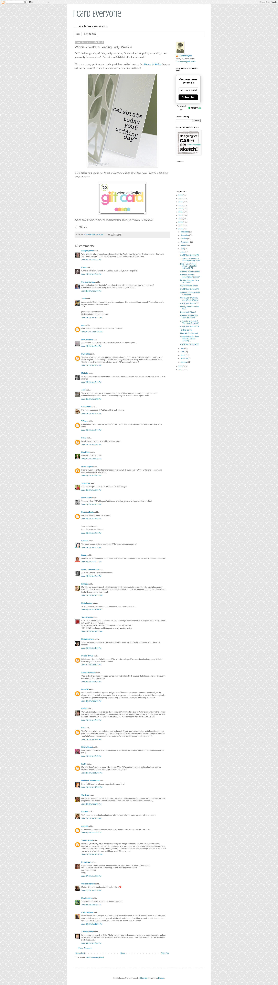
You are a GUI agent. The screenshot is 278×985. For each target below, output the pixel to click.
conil (83, 390)
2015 (181, 366)
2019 (181, 219)
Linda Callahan (87, 639)
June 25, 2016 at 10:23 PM (91, 595)
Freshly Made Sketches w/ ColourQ (189, 281)
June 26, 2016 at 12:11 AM (91, 631)
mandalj (84, 826)
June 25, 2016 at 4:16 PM (91, 459)
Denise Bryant (87, 656)
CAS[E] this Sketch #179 (189, 255)
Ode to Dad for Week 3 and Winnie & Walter (189, 299)
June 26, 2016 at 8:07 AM (91, 756)
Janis (83, 299)
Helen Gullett (86, 498)
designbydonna (87, 251)
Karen (83, 268)
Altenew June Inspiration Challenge (190, 294)
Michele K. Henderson (90, 781)
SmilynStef (85, 483)
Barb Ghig (85, 354)
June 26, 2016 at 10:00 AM (91, 773)
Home (77, 34)
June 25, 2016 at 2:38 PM (91, 413)
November (185, 235)
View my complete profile (186, 62)
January (184, 362)
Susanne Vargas (88, 282)
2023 (181, 205)
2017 (181, 226)
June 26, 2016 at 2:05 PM (91, 804)
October (184, 239)
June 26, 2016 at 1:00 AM (91, 648)
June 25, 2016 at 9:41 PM (91, 576)
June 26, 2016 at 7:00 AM (91, 739)
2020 (181, 215)
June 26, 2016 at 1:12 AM (91, 665)
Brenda (84, 709)
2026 (181, 195)
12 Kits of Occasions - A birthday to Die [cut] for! (190, 259)
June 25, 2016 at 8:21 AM (91, 260)
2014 (181, 370)
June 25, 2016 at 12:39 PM (91, 332)
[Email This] (109, 234)
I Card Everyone (97, 14)
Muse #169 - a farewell (189, 333)
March (183, 355)
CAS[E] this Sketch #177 (189, 303)
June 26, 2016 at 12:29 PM (91, 787)
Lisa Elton (85, 452)
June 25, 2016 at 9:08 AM (91, 291)
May (182, 348)
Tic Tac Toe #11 (186, 330)
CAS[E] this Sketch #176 (189, 326)
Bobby (84, 555)
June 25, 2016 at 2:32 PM (91, 399)
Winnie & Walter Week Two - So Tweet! (189, 317)
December (185, 232)
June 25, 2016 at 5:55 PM (91, 490)
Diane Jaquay (87, 467)
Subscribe (188, 97)
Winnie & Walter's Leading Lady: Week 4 (190, 276)
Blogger (161, 978)
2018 (181, 222)
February (184, 359)
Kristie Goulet (87, 747)
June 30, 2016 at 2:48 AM (91, 943)
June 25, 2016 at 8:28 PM (91, 547)
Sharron (84, 812)
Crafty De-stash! (90, 34)
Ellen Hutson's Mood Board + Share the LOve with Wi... (188, 266)
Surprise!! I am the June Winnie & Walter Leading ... (189, 339)
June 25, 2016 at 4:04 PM (91, 445)
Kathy (83, 764)
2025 (181, 198)
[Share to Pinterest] (120, 234)
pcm (83, 325)
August (183, 245)
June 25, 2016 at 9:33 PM (91, 562)
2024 (181, 202)
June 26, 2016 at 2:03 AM (91, 701)
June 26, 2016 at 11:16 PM (91, 854)
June (183, 252)
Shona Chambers (88, 673)
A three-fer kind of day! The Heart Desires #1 (189, 322)
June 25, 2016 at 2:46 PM (91, 430)
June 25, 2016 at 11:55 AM (91, 317)
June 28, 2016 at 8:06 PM (91, 905)
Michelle (84, 373)
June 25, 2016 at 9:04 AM (91, 274)
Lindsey (84, 584)
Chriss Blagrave (88, 884)
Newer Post (80, 953)
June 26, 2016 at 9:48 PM (91, 833)
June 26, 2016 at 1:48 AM (91, 682)
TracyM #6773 (87, 617)
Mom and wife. (87, 340)
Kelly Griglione (87, 912)
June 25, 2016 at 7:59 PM (91, 533)
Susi (83, 728)
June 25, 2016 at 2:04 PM (91, 346)
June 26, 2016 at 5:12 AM (91, 720)
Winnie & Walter (153, 64)
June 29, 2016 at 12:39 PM (91, 924)
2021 (181, 212)
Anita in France (87, 932)
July (182, 249)
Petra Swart (86, 862)
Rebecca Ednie (87, 512)
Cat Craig (85, 795)
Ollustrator (144, 978)
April (183, 352)
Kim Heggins (86, 898)
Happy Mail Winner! (188, 312)
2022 (181, 209)
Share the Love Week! (189, 286)
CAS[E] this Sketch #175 (189, 344)
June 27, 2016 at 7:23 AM (91, 876)
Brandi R (85, 689)
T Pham (84, 421)
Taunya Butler (87, 841)
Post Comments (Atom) (95, 957)
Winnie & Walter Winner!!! (190, 271)
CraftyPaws (86, 407)
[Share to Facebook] (117, 234)
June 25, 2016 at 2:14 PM (91, 365)
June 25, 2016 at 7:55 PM (91, 504)
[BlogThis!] (112, 234)
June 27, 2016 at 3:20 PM (91, 890)
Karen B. (85, 541)
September (185, 242)
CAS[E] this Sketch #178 (189, 289)
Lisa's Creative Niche (90, 569)
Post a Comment (85, 948)
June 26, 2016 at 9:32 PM (91, 818)
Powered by (181, 108)
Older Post (165, 953)
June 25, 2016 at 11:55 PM (91, 610)
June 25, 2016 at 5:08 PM (91, 476)
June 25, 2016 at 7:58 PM (91, 519)
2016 (181, 229)
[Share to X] (114, 234)
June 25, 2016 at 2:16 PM (91, 382)
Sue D (83, 438)
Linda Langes (86, 603)
